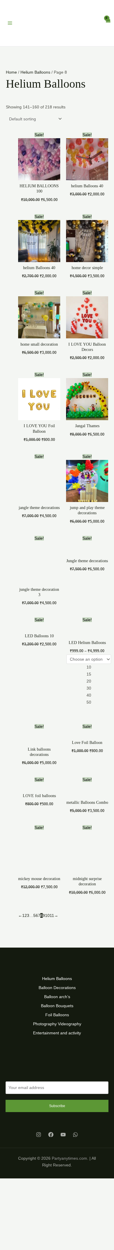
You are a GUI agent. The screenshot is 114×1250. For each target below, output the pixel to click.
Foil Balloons (57, 1000)
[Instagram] (38, 1119)
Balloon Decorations (57, 972)
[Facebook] (50, 1119)
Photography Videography (57, 1009)
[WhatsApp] (75, 1119)
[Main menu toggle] (9, 15)
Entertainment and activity (57, 1018)
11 (52, 900)
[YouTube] (63, 1119)
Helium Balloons (35, 57)
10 (47, 900)
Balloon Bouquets (57, 990)
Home (11, 57)
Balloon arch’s (57, 981)
